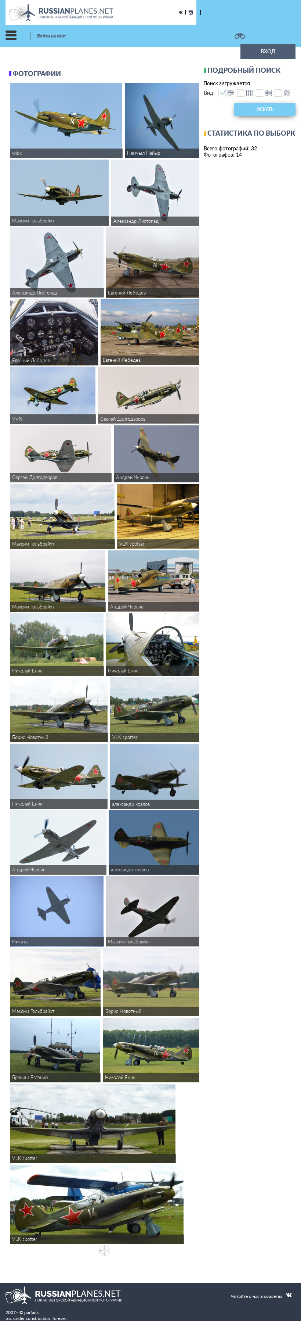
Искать (265, 109)
